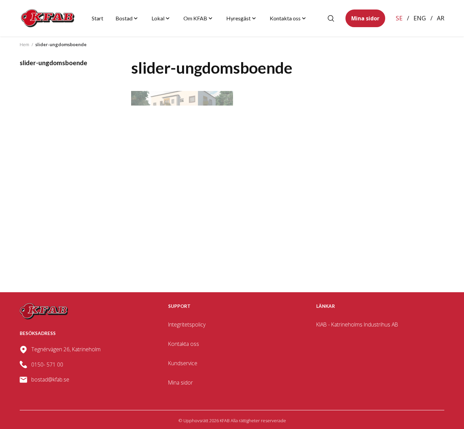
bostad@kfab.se (50, 379)
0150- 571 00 (47, 364)
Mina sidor (365, 18)
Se (399, 18)
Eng (419, 18)
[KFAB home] (48, 18)
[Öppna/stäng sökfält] (331, 18)
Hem (24, 44)
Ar (440, 18)
